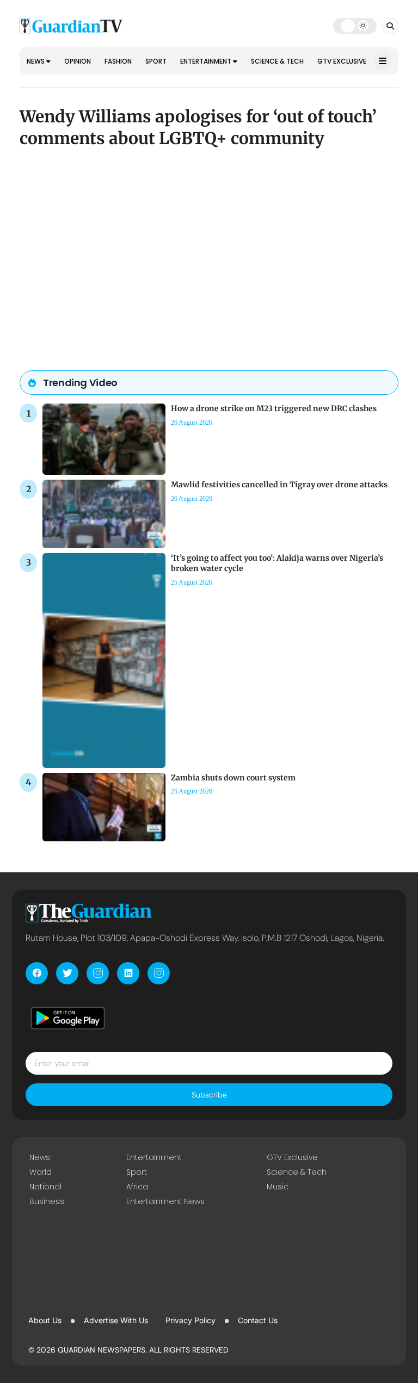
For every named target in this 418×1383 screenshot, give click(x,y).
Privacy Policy (190, 1320)
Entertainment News (165, 1201)
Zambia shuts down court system (233, 778)
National (45, 1186)
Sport (156, 61)
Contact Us (258, 1320)
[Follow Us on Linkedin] (128, 973)
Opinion (77, 61)
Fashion (118, 61)
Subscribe (209, 1095)
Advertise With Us (116, 1320)
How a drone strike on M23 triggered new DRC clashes (274, 408)
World (40, 1172)
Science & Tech (277, 61)
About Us (45, 1320)
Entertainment (206, 61)
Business (46, 1201)
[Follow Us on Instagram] (98, 973)
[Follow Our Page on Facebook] (37, 973)
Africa (137, 1186)
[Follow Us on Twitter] (67, 973)
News (36, 61)
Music (277, 1186)
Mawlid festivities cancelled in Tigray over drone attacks (279, 484)
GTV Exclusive (341, 61)
